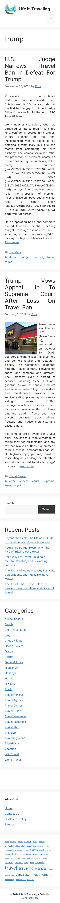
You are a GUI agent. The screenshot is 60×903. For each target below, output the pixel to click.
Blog (7, 635)
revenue (9, 862)
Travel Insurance (15, 716)
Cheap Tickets (14, 646)
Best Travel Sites (15, 629)
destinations (38, 846)
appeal (23, 481)
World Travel (13, 759)
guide (42, 850)
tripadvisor (41, 868)
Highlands (11, 667)
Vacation (10, 748)
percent (30, 858)
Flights (9, 656)
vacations (40, 875)
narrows (38, 257)
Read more (12, 242)
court (35, 481)
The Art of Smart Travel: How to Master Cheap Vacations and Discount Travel (29, 588)
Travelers (15, 252)
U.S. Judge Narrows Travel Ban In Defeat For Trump (30, 69)
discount (8, 850)
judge (25, 257)
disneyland (17, 850)
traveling (26, 868)
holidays (16, 854)
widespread (21, 880)
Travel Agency (14, 700)
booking (42, 842)
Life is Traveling (34, 8)
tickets (39, 862)
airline (20, 842)
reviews (19, 862)
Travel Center (17, 476)
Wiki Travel (12, 754)
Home (8, 808)
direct (46, 846)
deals (29, 846)
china (17, 846)
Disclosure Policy (15, 819)
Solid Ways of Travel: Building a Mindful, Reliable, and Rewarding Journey (26, 561)
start (26, 863)
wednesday (9, 880)
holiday (8, 854)
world (30, 879)
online (13, 858)
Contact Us (12, 813)
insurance (38, 854)
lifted (46, 854)
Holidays (10, 673)
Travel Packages (15, 721)
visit (51, 875)
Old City (10, 683)
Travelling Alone (15, 738)
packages (22, 858)
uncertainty (9, 875)
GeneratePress (30, 897)
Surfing (9, 689)
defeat (13, 257)
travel (50, 257)
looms (7, 858)
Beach (9, 624)
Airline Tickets (14, 619)
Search (9, 503)
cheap (9, 845)
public (44, 858)
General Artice (14, 662)
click (23, 846)
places (37, 858)
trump (8, 262)
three (32, 863)
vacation (24, 874)
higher (49, 850)
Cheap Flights (13, 640)
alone (35, 842)
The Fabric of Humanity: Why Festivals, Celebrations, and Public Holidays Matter (30, 574)
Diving (9, 651)
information (26, 854)
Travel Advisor (14, 694)
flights (34, 850)
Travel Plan (12, 727)
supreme (48, 481)
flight (26, 850)
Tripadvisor (12, 743)
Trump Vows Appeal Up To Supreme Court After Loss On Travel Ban (30, 294)
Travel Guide (13, 711)
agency (13, 842)
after (12, 481)
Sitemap (10, 824)
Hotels (9, 678)
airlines (27, 841)
